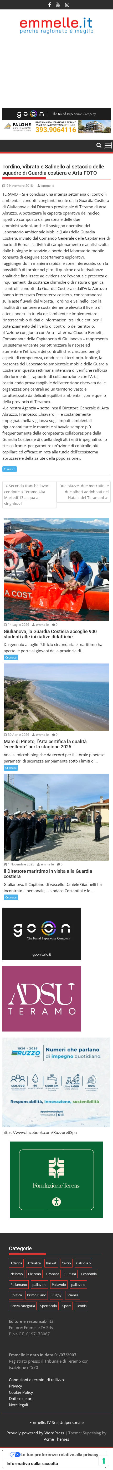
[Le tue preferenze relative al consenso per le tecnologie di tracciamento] (104, 1461)
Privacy (15, 1386)
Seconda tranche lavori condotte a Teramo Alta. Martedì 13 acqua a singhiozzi (26, 494)
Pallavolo (59, 1284)
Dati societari (21, 1398)
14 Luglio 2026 (18, 624)
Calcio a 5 (83, 1263)
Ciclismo (34, 1273)
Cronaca (9, 469)
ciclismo (17, 1273)
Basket (51, 1263)
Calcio (66, 1263)
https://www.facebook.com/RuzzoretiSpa (39, 1132)
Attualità (34, 1263)
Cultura (70, 1273)
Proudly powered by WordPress (35, 1432)
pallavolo (39, 1284)
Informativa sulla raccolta (32, 1463)
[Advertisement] (56, 71)
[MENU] (108, 145)
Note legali (18, 1404)
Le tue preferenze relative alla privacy (59, 1454)
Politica (16, 1295)
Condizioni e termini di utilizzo (36, 1379)
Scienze (72, 1295)
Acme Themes (56, 1439)
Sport (66, 1305)
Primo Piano (36, 1295)
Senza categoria (23, 1305)
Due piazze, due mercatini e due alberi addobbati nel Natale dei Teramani (84, 491)
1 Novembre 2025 (20, 864)
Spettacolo (48, 1305)
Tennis (81, 1305)
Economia (89, 1273)
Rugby (56, 1295)
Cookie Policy (21, 1392)
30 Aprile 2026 (18, 734)
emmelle (47, 185)
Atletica (16, 1263)
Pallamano (19, 1284)
